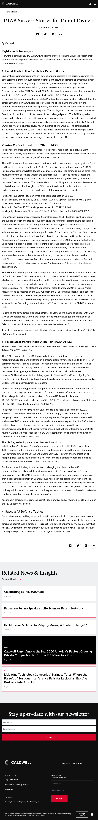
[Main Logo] (10, 3)
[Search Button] (90, 4)
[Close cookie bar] (92, 814)
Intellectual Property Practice (17, 784)
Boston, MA (9, 802)
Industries (9, 789)
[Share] (60, 34)
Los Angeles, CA (22, 802)
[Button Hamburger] (95, 4)
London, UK (34, 802)
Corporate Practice (12, 779)
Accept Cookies (82, 814)
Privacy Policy (40, 815)
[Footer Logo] (18, 762)
